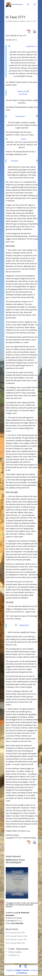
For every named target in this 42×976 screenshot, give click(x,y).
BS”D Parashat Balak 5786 (15, 943)
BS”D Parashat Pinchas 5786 (16, 939)
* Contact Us (12, 955)
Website (9, 918)
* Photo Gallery (14, 952)
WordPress (22, 973)
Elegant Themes (22, 970)
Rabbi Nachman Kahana (16, 21)
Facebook (18, 918)
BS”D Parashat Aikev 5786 (15, 933)
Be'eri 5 (20, 921)
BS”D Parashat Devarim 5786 (16, 936)
